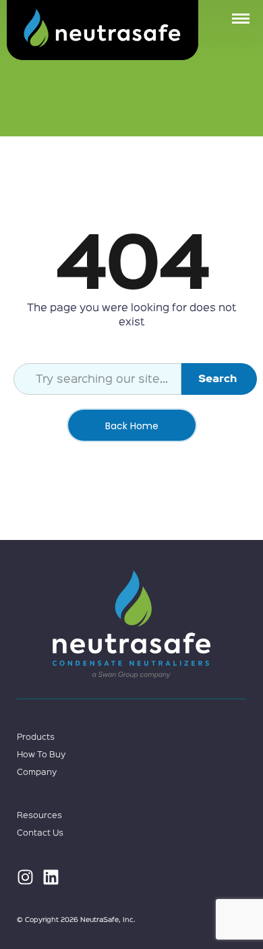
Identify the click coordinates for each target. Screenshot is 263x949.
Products (36, 737)
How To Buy (41, 755)
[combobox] (97, 379)
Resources (39, 815)
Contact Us (40, 833)
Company (37, 772)
